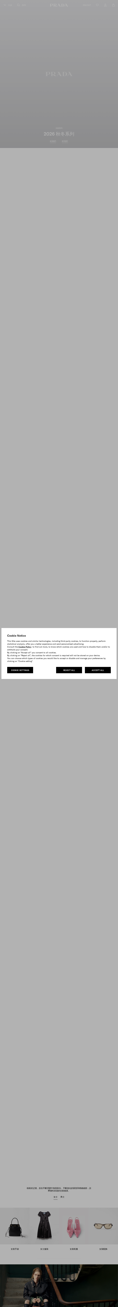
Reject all (69, 670)
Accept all (98, 670)
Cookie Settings (20, 670)
